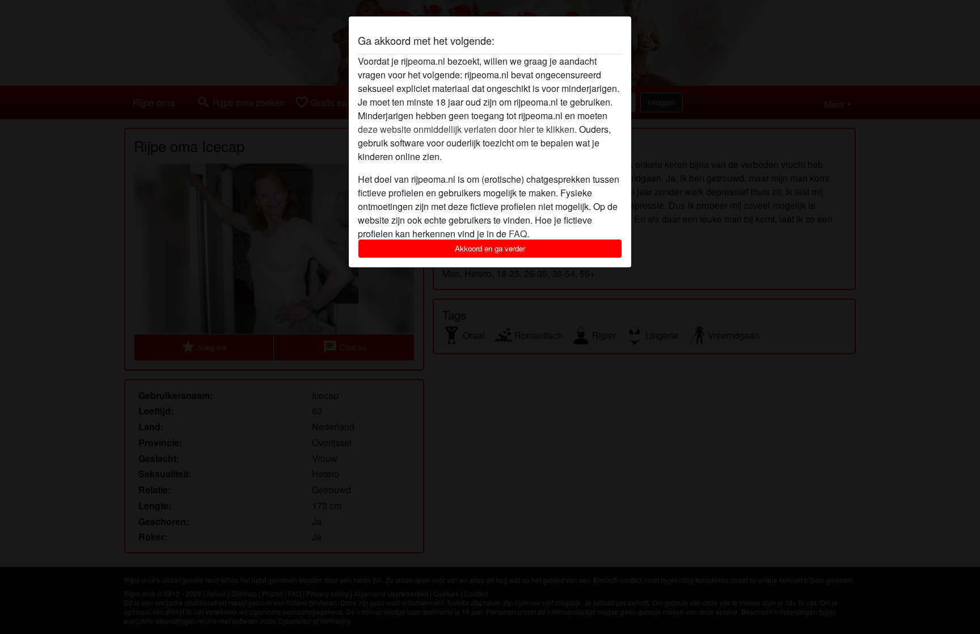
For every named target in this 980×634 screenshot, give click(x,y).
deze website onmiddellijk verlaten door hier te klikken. (467, 129)
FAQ (518, 233)
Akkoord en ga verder (490, 248)
